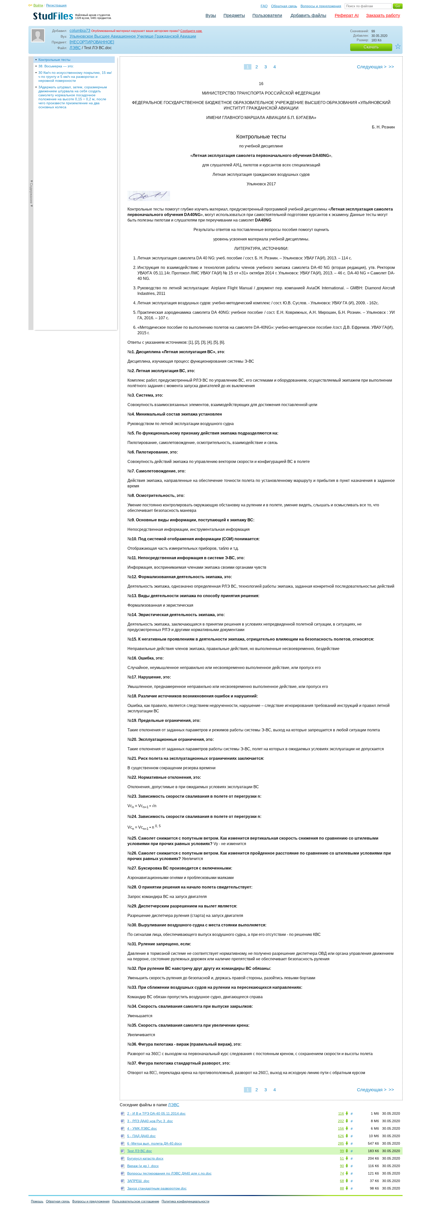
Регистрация (56, 5)
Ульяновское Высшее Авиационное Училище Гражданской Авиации (133, 36)
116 (341, 1113)
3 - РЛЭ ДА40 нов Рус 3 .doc (150, 1121)
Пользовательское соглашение (135, 1201)
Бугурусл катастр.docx (145, 1158)
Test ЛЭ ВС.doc (139, 1151)
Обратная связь (284, 6)
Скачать (371, 47)
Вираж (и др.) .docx (143, 1166)
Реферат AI (347, 15)
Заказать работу (383, 15)
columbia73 (80, 30)
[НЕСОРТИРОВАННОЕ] (92, 42)
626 (341, 1136)
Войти (38, 5)
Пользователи (267, 15)
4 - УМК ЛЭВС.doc (142, 1128)
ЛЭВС (75, 48)
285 (341, 1143)
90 (342, 1166)
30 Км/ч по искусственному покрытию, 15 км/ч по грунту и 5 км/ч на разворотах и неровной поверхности (75, 77)
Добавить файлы (308, 15)
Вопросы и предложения (321, 6)
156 (341, 1128)
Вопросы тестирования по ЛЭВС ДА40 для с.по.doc (169, 1173)
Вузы (211, 15)
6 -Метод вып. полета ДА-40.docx (154, 1143)
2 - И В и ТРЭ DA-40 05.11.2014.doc (156, 1113)
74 (342, 1173)
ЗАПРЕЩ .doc (138, 1181)
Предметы (234, 15)
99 (342, 1151)
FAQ (264, 6)
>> (391, 66)
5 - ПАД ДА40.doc (141, 1136)
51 (342, 1158)
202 (341, 1121)
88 (342, 1188)
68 (342, 1181)
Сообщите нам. (191, 30)
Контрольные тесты (54, 60)
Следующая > (372, 66)
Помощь (37, 1201)
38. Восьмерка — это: (56, 66)
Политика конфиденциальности (185, 1201)
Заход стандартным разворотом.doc (157, 1188)
